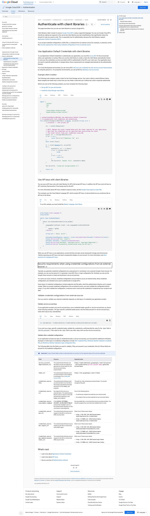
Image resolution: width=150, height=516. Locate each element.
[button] (11, 48)
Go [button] (40, 95)
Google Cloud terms (53, 512)
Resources (31, 11)
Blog (120, 494)
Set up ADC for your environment (51, 87)
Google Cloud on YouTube (126, 502)
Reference (21, 11)
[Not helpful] (110, 20)
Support (59, 497)
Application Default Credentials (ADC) (49, 39)
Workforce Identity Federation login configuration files (59, 343)
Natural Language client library (73, 204)
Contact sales (29, 502)
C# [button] (40, 200)
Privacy (37, 512)
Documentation (47, 19)
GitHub (89, 494)
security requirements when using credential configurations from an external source (65, 45)
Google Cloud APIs (68, 33)
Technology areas (28, 2)
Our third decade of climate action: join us (71, 512)
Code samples (92, 499)
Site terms (43, 512)
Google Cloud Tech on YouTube (127, 505)
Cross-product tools (45, 2)
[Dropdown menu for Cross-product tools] (54, 2)
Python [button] (66, 95)
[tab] (40, 95)
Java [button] (46, 95)
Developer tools (57, 19)
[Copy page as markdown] (92, 24)
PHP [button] (59, 95)
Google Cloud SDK (13, 7)
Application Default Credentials (61, 454)
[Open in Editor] (104, 99)
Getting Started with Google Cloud (97, 497)
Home (39, 19)
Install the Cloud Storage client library (52, 90)
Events (121, 497)
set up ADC (93, 56)
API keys (55, 457)
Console (122, 2)
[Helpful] (108, 20)
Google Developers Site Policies (62, 480)
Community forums (62, 494)
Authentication (29, 7)
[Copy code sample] (101, 99)
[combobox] (107, 2)
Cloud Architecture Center (95, 502)
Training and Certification (94, 505)
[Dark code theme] (98, 99)
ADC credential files (81, 341)
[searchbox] (11, 16)
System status (61, 502)
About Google (29, 512)
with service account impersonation (101, 67)
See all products (29, 494)
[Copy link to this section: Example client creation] (58, 75)
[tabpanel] (75, 135)
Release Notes (60, 499)
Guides (13, 11)
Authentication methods (60, 460)
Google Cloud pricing (31, 497)
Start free (143, 7)
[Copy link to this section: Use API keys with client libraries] (70, 180)
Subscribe (130, 512)
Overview (5, 11)
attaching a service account (90, 70)
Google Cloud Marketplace (32, 499)
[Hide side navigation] (21, 513)
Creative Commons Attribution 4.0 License (81, 478)
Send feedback (105, 24)
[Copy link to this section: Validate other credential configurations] (65, 335)
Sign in (146, 2)
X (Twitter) (122, 499)
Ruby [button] (72, 95)
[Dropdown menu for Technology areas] (36, 2)
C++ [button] (45, 200)
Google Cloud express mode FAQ (91, 190)
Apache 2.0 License (39, 480)
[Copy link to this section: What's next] (50, 450)
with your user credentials (81, 67)
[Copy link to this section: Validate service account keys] (58, 304)
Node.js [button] (52, 95)
